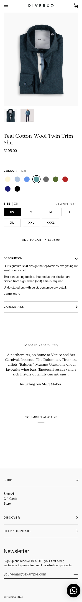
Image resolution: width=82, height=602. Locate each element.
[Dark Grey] (46, 180)
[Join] (72, 574)
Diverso (11, 597)
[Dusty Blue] (27, 180)
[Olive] (56, 180)
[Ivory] (8, 180)
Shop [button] (8, 480)
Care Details (14, 306)
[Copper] (66, 180)
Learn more (12, 293)
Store (7, 503)
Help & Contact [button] (17, 531)
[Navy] (8, 189)
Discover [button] (12, 517)
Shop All (9, 493)
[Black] (18, 189)
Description (13, 258)
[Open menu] (10, 5)
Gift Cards (10, 498)
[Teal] (37, 180)
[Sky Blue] (18, 180)
